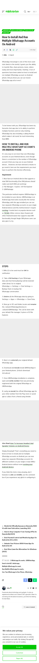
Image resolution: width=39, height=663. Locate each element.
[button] (4, 11)
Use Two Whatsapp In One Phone (13, 572)
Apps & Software (17, 30)
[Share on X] (10, 50)
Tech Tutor (29, 30)
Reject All (19, 658)
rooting (5, 210)
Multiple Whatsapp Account (11, 566)
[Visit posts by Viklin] (4, 588)
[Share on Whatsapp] (13, 50)
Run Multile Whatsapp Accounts (13, 569)
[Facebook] (30, 588)
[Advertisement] (19, 20)
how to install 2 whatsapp (10, 563)
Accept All (19, 647)
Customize (19, 653)
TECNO (6, 213)
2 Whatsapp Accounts (17, 560)
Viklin (5, 55)
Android (6, 30)
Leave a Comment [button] (30, 607)
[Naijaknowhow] (12, 11)
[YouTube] (33, 588)
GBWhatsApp (30, 560)
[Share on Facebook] (7, 50)
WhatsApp (28, 572)
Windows (6, 32)
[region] (19, 645)
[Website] (28, 588)
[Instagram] (36, 588)
